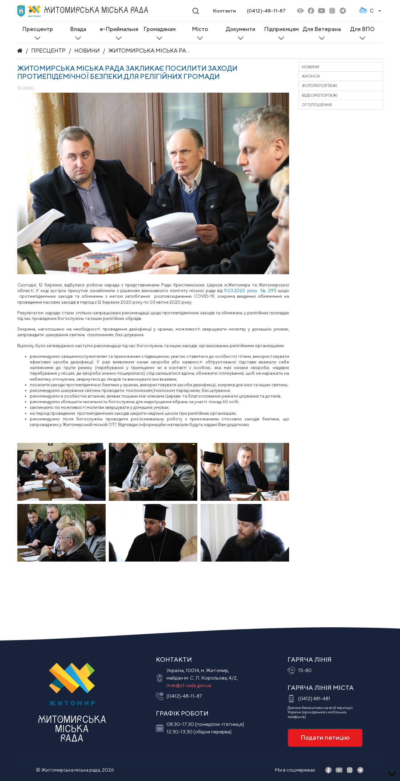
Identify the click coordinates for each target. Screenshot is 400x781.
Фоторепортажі (319, 85)
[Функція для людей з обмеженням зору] (300, 11)
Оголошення (317, 104)
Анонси (311, 76)
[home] (19, 51)
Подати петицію (325, 737)
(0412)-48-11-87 (266, 11)
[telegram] (343, 11)
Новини (87, 50)
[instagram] (332, 11)
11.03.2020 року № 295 (250, 290)
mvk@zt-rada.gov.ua (189, 685)
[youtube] (321, 11)
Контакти (224, 11)
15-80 (305, 670)
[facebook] (311, 11)
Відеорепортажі (320, 95)
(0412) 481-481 (314, 698)
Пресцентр (48, 50)
